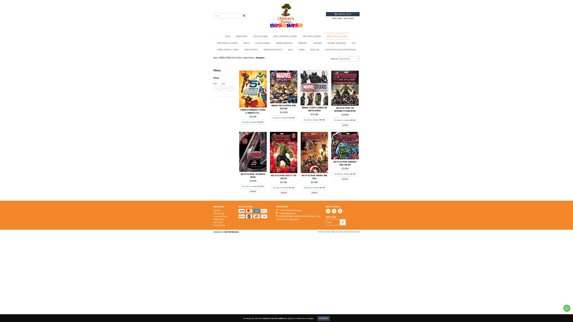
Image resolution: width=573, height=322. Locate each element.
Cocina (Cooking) (262, 43)
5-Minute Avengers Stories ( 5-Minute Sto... (253, 111)
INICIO (227, 36)
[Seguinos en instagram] (328, 211)
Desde (215, 84)
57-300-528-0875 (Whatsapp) (290, 210)
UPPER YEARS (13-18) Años (227, 43)
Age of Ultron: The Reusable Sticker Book (345, 109)
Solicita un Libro (260, 36)
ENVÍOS (302, 49)
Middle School (218, 219)
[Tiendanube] (226, 233)
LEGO (354, 43)
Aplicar (231, 88)
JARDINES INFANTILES (284, 43)
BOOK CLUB (314, 49)
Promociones (241, 36)
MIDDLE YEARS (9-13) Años (337, 36)
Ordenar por (334, 59)
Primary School (218, 213)
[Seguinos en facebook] (334, 211)
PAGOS (290, 49)
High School (217, 222)
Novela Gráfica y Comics (228, 49)
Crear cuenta (337, 18)
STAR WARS (317, 43)
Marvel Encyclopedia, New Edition (283, 107)
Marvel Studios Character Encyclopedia (314, 109)
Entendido (323, 318)
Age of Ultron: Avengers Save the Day (345, 163)
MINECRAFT (302, 43)
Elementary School (220, 216)
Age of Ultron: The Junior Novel (253, 175)
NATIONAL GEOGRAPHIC (337, 43)
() (344, 14)
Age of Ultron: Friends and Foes (314, 177)
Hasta (223, 84)
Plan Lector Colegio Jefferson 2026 (340, 49)
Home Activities (219, 225)
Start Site (216, 210)
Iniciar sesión (349, 18)
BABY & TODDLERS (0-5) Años (285, 36)
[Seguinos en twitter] (340, 211)
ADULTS (246, 43)
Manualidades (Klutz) (273, 49)
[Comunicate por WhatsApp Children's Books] (566, 308)
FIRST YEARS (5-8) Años (312, 36)
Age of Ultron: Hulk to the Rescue (283, 177)
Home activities (251, 49)
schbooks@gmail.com (287, 213)
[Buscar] (244, 15)
